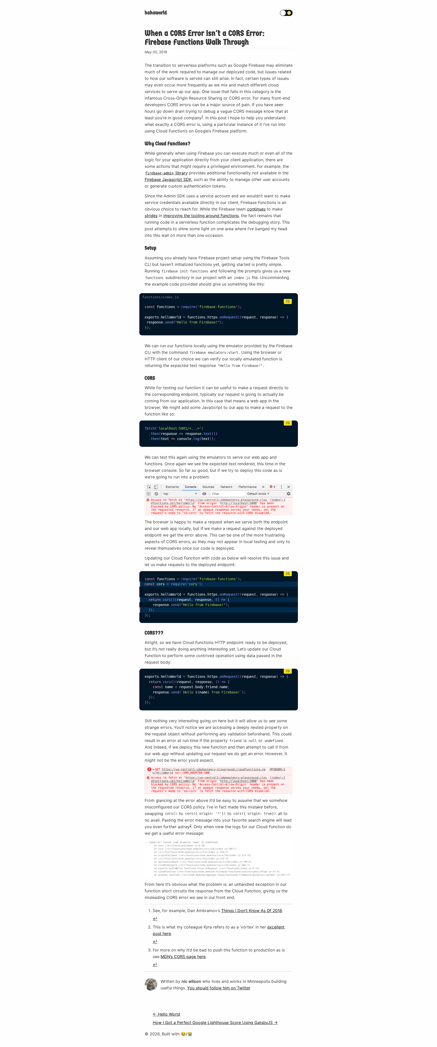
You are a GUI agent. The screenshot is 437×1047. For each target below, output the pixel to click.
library (166, 172)
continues (256, 209)
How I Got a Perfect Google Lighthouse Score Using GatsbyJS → (215, 1022)
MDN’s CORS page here (183, 956)
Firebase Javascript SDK (168, 179)
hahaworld (156, 13)
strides (151, 215)
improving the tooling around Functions (201, 215)
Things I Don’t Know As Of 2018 (251, 910)
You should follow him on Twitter (218, 987)
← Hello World (166, 1014)
